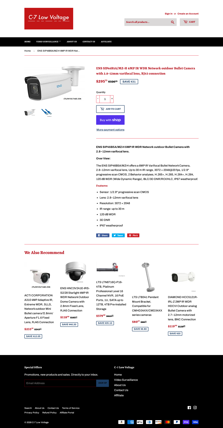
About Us (72, 42)
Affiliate (106, 42)
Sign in (168, 13)
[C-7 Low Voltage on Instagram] (195, 408)
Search (28, 408)
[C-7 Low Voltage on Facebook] (189, 408)
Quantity (100, 92)
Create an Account (188, 13)
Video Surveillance (47, 42)
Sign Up (102, 383)
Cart (192, 22)
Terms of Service (70, 408)
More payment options (110, 129)
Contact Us (89, 42)
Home (27, 42)
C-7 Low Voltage (40, 422)
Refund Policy (49, 412)
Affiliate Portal (67, 412)
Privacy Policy (31, 412)
